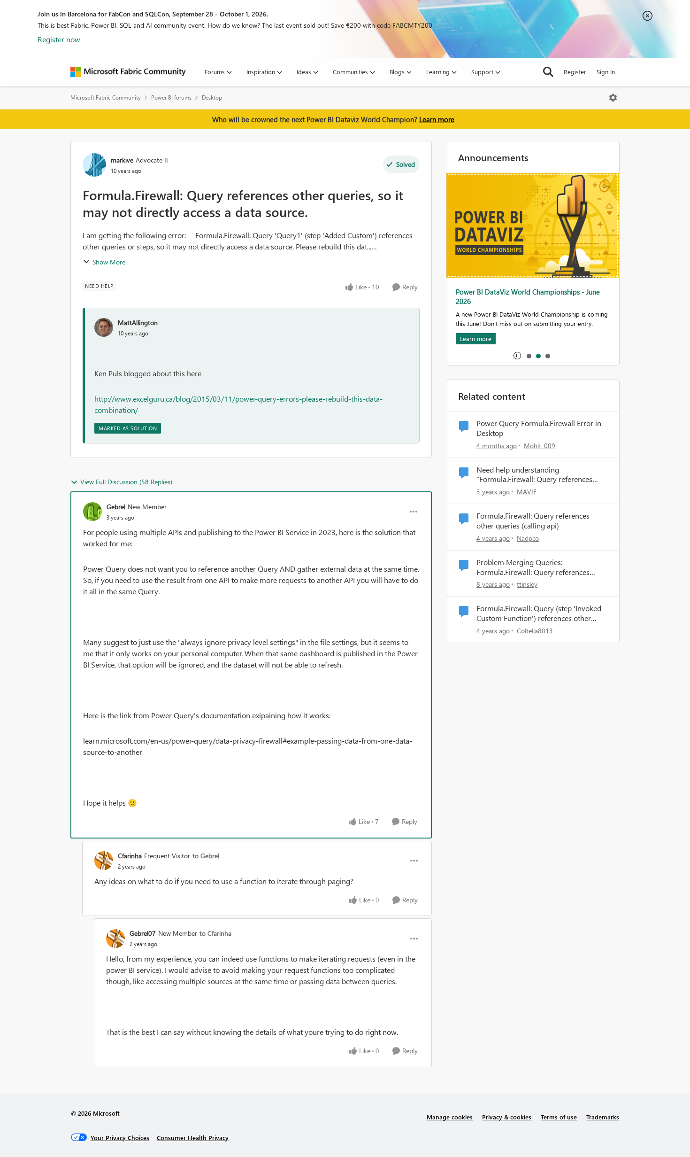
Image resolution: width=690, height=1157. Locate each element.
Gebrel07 (143, 933)
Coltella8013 (535, 630)
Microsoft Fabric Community (105, 97)
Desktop (212, 97)
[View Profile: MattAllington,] (103, 327)
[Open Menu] (613, 97)
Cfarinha (130, 855)
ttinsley (527, 584)
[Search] (548, 72)
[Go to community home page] (128, 72)
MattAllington (138, 322)
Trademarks (602, 1117)
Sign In (606, 72)
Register (575, 72)
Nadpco (528, 538)
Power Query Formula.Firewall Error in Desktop (538, 428)
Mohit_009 (539, 445)
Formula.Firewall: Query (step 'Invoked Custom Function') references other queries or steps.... (538, 613)
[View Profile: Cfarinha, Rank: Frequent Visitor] (103, 860)
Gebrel (116, 506)
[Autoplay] (517, 355)
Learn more (436, 119)
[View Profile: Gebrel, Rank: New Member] (92, 511)
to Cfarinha (215, 933)
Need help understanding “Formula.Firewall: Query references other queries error (534, 475)
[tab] (528, 355)
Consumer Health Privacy (193, 1137)
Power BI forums (171, 97)
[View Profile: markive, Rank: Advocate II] (94, 165)
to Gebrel (205, 855)
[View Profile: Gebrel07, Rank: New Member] (115, 938)
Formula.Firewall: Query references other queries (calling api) (533, 520)
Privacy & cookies (506, 1117)
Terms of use (559, 1117)
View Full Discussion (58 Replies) (126, 481)
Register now (59, 39)
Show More (108, 261)
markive (122, 159)
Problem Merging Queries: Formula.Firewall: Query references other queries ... (533, 567)
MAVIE (527, 491)
